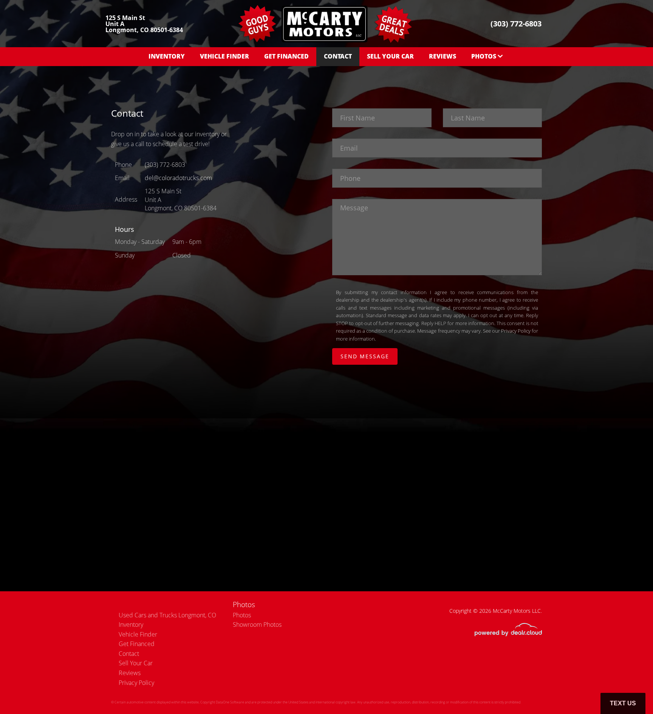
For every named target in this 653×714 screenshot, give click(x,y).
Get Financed (286, 56)
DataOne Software (230, 702)
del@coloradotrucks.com (178, 178)
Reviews (442, 56)
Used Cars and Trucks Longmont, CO (167, 615)
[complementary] (630, 691)
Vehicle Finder (224, 56)
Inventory (167, 56)
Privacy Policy (516, 330)
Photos (242, 615)
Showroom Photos (257, 624)
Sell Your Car (390, 56)
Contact (338, 56)
